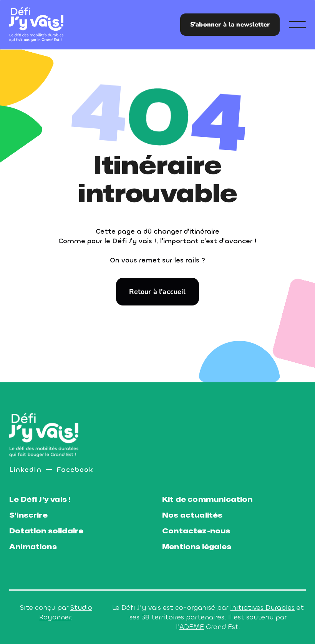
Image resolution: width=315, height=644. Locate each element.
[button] (297, 25)
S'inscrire (28, 515)
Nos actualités (192, 515)
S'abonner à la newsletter (230, 24)
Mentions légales (196, 547)
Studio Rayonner (65, 612)
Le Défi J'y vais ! (39, 499)
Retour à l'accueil (157, 291)
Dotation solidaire (46, 531)
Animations (33, 547)
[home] (36, 24)
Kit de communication (207, 499)
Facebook (75, 469)
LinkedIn (25, 469)
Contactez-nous (196, 531)
